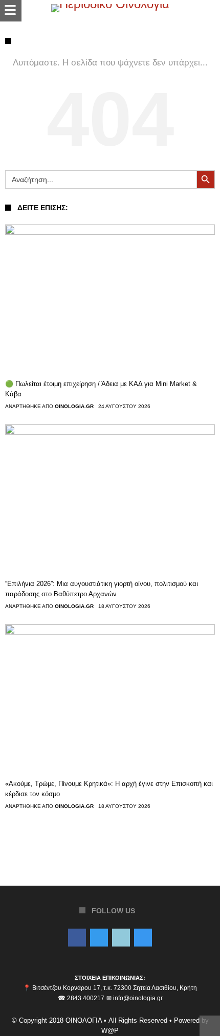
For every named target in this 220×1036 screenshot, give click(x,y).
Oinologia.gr (74, 406)
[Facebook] (77, 938)
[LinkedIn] (121, 938)
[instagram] (143, 938)
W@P (110, 1030)
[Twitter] (99, 938)
